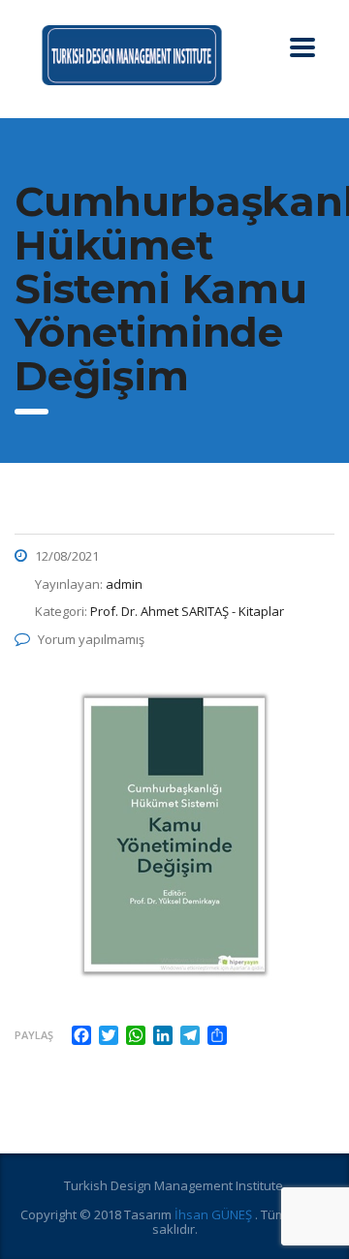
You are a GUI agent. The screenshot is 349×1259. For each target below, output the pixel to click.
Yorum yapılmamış (91, 639)
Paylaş (34, 1035)
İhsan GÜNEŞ (214, 1214)
